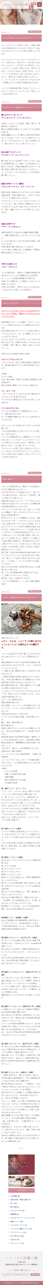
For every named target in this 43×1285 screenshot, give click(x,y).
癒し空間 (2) (14, 1207)
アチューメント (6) (17, 1243)
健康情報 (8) (14, 1214)
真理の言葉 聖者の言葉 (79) (20, 1200)
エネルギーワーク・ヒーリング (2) (22, 1218)
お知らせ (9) (14, 1239)
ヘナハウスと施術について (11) (21, 1229)
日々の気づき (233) (17, 1236)
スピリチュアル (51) (17, 1210)
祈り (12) (13, 1203)
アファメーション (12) (18, 1232)
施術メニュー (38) (16, 1221)
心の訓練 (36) (15, 1196)
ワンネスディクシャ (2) (18, 1225)
